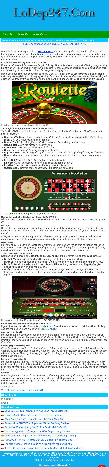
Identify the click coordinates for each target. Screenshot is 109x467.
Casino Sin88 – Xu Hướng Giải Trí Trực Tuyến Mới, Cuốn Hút (35, 427)
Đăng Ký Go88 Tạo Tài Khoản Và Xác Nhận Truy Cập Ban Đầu (36, 411)
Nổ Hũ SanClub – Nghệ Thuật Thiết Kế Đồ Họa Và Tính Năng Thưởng (40, 435)
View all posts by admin (13, 390)
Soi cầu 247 (22, 34)
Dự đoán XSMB (35, 390)
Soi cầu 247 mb (40, 34)
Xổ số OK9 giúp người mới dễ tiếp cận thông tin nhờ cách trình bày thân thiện (43, 448)
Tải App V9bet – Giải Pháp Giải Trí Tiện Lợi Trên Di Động (33, 415)
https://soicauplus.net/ (12, 453)
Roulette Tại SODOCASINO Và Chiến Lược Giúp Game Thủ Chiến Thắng (54, 44)
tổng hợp (17, 40)
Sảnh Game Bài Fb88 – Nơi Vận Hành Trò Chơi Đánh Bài (33, 419)
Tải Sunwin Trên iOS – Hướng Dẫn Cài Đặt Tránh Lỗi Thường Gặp (38, 440)
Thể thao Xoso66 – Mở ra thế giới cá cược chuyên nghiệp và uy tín (38, 444)
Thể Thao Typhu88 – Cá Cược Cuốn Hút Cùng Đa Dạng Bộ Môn (37, 431)
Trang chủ (8, 34)
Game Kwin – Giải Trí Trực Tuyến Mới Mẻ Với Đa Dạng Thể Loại (37, 423)
